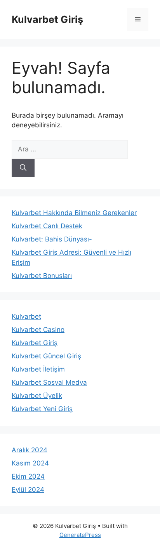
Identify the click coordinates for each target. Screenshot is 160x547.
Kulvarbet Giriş (47, 19)
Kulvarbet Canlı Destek (47, 226)
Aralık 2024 (29, 450)
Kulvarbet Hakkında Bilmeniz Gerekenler (74, 213)
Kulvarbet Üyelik (37, 395)
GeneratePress (80, 534)
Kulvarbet (26, 316)
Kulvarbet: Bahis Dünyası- (52, 239)
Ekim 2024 (28, 476)
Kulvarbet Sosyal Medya (49, 382)
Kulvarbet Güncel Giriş (46, 356)
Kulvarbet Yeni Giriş (42, 409)
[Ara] (23, 168)
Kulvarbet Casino (38, 329)
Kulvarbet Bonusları (42, 276)
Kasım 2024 (30, 463)
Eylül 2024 (28, 489)
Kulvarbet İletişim (38, 369)
